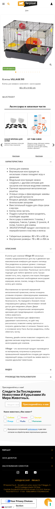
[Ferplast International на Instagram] (18, 472)
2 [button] (18, 72)
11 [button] (37, 72)
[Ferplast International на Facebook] (24, 472)
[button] (8, 507)
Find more (15, 156)
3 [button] (20, 72)
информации (33, 429)
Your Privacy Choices (21, 501)
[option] (27, 41)
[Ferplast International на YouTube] (33, 472)
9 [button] (33, 72)
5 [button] (24, 72)
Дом (26, 10)
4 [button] (22, 72)
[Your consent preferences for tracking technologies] (50, 504)
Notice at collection (13, 505)
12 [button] (39, 72)
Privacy (36, 480)
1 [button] (16, 72)
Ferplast (6, 450)
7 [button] (29, 72)
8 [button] (31, 72)
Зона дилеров (9, 458)
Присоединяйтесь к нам (36, 404)
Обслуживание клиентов (15, 466)
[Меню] (3, 3)
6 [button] (27, 72)
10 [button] (35, 72)
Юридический (22, 480)
